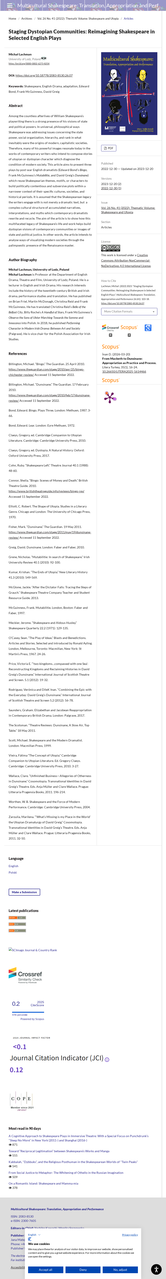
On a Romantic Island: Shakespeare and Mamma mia (43, 1183)
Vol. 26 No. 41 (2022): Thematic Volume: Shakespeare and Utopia (78, 18)
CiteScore (37, 1004)
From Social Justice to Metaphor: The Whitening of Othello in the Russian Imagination (66, 1172)
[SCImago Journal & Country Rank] (33, 950)
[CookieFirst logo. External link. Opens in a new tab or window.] (29, 1239)
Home (12, 18)
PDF (110, 148)
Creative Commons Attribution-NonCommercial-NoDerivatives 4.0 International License (126, 260)
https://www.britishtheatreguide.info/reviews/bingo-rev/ (46, 491)
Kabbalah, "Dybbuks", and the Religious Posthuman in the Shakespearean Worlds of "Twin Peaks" (73, 1162)
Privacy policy (130, 1234)
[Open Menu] (9, 5)
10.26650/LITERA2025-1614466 (124, 371)
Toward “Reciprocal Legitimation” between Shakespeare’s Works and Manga (59, 1151)
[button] (34, 1234)
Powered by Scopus (32, 1019)
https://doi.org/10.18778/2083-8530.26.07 (44, 75)
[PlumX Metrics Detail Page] (110, 397)
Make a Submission (24, 892)
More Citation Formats (118, 311)
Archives (26, 18)
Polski (13, 872)
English (13, 866)
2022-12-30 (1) (111, 188)
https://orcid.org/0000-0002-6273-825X (29, 63)
